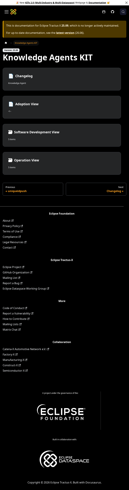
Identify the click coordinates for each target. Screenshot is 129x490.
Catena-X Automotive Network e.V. (24, 349)
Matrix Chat (10, 329)
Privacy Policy (11, 226)
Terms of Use (11, 231)
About (6, 220)
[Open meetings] (103, 11)
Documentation (97, 2)
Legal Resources (13, 242)
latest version (65, 33)
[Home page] (6, 43)
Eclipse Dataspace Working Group (24, 288)
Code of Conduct (13, 308)
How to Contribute (14, 319)
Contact (8, 247)
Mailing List (10, 278)
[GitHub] (112, 11)
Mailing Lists (10, 324)
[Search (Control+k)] (123, 12)
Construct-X (10, 365)
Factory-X (8, 354)
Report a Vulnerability (16, 313)
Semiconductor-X (14, 370)
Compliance (10, 237)
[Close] (126, 2)
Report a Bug (11, 283)
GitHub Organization (16, 272)
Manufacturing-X (13, 360)
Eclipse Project (12, 267)
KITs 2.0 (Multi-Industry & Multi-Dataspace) (50, 2)
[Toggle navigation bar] (6, 11)
